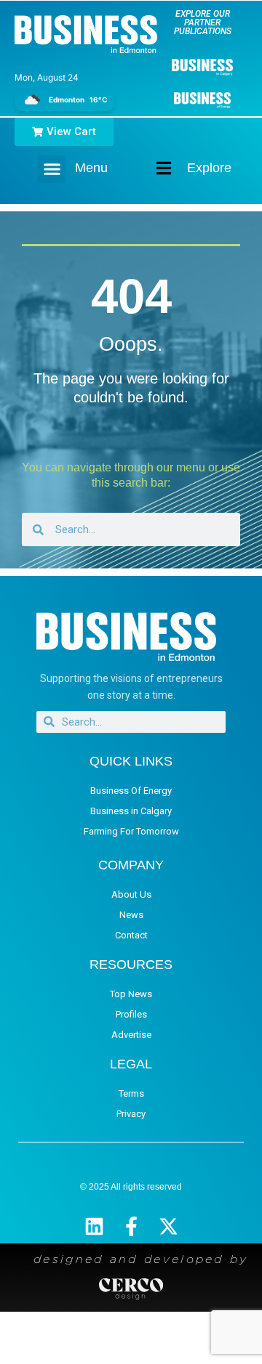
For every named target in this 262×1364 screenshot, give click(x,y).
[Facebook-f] (131, 1226)
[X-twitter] (168, 1226)
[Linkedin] (94, 1226)
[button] (52, 169)
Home (151, 168)
